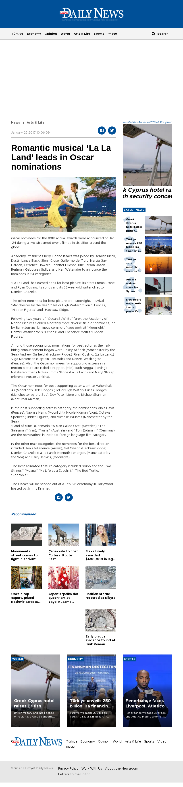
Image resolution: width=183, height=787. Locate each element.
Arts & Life (82, 33)
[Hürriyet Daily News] (92, 14)
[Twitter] (112, 130)
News (15, 122)
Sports (99, 33)
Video (161, 741)
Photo (112, 33)
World (65, 33)
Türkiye (17, 33)
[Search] (153, 34)
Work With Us (91, 768)
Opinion (51, 33)
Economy (34, 33)
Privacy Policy (68, 768)
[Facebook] (102, 130)
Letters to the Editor (74, 774)
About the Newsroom (121, 768)
